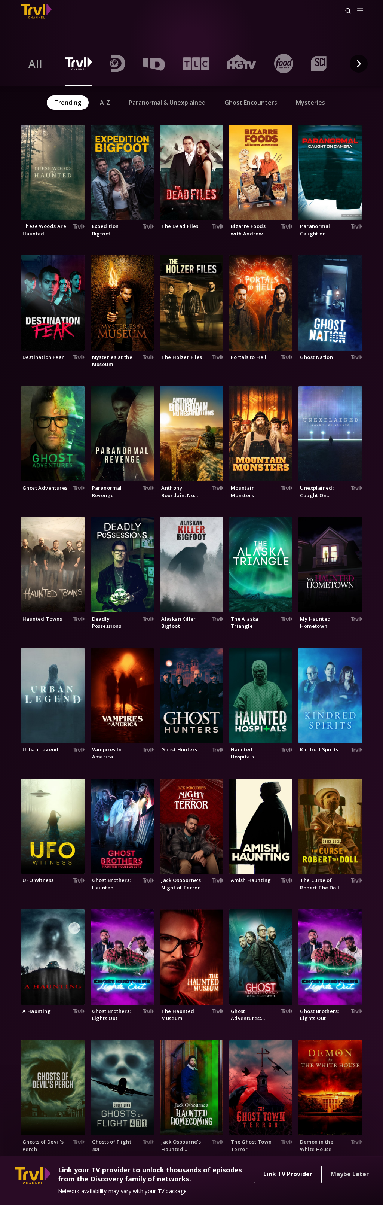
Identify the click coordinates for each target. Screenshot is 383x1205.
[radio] (35, 63)
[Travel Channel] (40, 11)
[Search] (345, 11)
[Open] (360, 11)
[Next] (359, 64)
